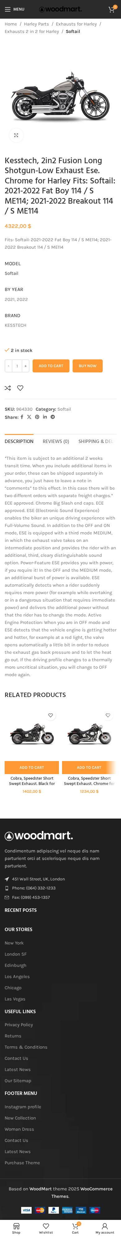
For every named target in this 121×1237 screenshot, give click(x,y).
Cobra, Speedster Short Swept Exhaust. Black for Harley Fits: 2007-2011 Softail (32, 783)
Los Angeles (17, 976)
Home (11, 24)
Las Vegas (15, 999)
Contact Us (16, 1058)
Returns (13, 1036)
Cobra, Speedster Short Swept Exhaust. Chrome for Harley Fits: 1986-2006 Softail (89, 783)
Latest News (18, 1069)
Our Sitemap (18, 1080)
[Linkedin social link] (45, 417)
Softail (73, 31)
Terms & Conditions (26, 1047)
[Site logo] (60, 9)
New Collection (20, 1118)
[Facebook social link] (22, 417)
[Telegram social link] (53, 417)
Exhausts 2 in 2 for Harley (32, 31)
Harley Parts (36, 24)
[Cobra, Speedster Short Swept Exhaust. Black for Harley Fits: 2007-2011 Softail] (32, 734)
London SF (16, 954)
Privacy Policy (19, 1024)
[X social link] (29, 417)
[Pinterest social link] (37, 417)
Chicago (13, 987)
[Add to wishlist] (20, 388)
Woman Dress (19, 1129)
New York (14, 943)
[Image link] (39, 835)
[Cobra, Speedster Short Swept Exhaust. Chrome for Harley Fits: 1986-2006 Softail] (89, 734)
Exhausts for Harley (76, 24)
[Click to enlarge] (16, 135)
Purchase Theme (22, 1162)
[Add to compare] (8, 388)
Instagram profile (23, 1107)
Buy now (87, 365)
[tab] (19, 441)
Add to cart (51, 365)
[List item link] (60, 888)
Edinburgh (15, 965)
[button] (32, 767)
